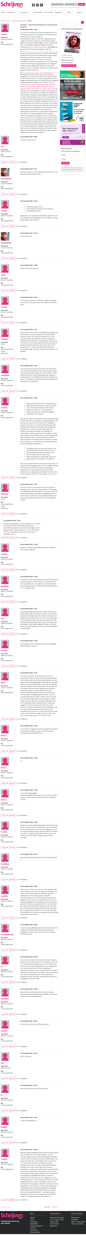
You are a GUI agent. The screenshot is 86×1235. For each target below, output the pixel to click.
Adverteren (34, 1230)
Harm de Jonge (41, 89)
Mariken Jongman (42, 87)
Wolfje (4, 1127)
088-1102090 (5, 1223)
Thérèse (4, 339)
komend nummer (68, 57)
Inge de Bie (44, 84)
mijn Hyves (31, 47)
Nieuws (32, 1218)
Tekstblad (74, 1220)
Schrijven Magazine (36, 1226)
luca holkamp (7, 934)
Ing (2, 618)
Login (3, 162)
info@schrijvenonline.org (10, 1221)
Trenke (4, 34)
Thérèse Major (31, 87)
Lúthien (4, 1031)
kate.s (3, 735)
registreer (12, 162)
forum (8, 21)
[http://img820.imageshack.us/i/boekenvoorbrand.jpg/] (39, 72)
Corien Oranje (51, 89)
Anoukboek (6, 178)
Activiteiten (49, 12)
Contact (79, 12)
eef (2, 146)
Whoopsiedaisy (42, 47)
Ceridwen (5, 375)
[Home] (12, 5)
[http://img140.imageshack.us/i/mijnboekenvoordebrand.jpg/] (39, 51)
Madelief (5, 586)
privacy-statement (78, 171)
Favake (4, 650)
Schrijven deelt (35, 1232)
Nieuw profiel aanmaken (57, 7)
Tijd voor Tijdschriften (78, 1222)
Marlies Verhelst (35, 84)
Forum (32, 1220)
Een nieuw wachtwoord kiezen (72, 7)
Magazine (58, 12)
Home (3, 12)
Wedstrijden (38, 12)
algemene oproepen (19, 21)
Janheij (4, 896)
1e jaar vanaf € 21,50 (68, 66)
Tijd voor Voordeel (77, 1224)
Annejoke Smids (30, 89)
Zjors (3, 682)
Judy (3, 275)
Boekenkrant (75, 1218)
